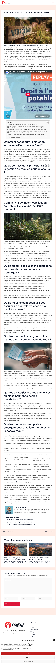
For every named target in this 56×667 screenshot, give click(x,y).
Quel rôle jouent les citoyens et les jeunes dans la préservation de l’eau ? (25, 132)
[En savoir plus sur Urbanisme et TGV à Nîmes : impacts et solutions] (40, 549)
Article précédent (7, 531)
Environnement (21, 45)
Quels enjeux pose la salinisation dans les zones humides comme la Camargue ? (27, 129)
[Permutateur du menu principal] (53, 2)
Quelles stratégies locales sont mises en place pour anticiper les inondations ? (26, 134)
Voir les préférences (28, 661)
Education (32, 634)
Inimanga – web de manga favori (21, 481)
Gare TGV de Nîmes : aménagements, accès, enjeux (21, 524)
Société (32, 627)
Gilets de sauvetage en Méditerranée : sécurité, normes (15, 558)
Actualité (32, 633)
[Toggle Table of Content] (46, 122)
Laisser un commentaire (10, 45)
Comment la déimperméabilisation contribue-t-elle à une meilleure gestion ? (26, 127)
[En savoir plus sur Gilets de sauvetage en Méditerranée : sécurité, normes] (15, 549)
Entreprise (32, 636)
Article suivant (49, 531)
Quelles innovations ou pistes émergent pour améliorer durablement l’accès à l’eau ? (28, 136)
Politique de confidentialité (28, 664)
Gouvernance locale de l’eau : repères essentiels (20, 519)
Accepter (28, 653)
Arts (31, 631)
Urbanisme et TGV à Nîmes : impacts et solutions (39, 558)
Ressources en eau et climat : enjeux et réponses (20, 522)
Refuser (28, 657)
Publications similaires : (15, 137)
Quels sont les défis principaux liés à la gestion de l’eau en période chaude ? (26, 126)
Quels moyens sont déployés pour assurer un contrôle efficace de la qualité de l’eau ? (28, 131)
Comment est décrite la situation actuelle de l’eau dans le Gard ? (23, 124)
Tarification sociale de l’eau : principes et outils (19, 521)
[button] (54, 640)
